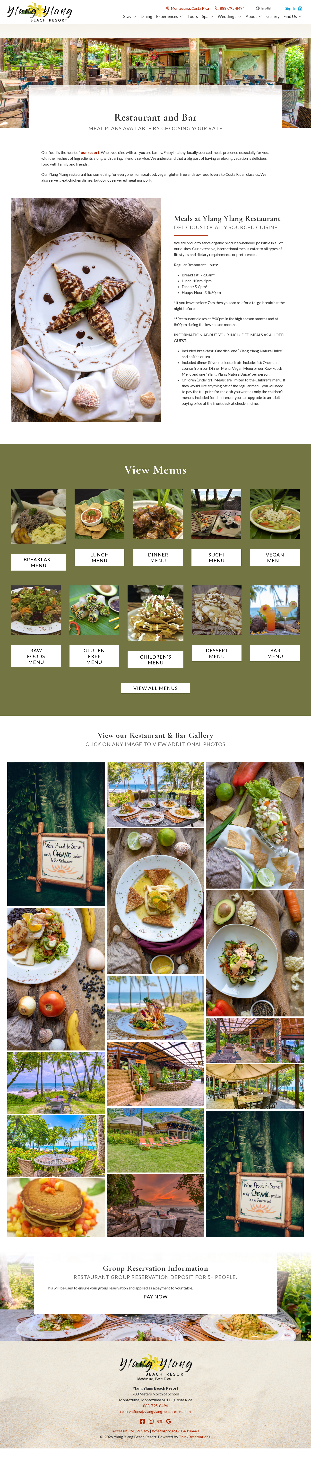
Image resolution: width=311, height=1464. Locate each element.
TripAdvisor (159, 1421)
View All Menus (155, 688)
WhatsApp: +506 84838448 (175, 1431)
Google (168, 1421)
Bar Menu (275, 653)
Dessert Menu (217, 653)
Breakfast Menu (39, 562)
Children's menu (155, 659)
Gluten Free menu (94, 656)
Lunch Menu (99, 557)
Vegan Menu (275, 557)
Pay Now (156, 1296)
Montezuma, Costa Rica (190, 8)
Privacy (143, 1431)
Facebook (142, 1421)
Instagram (151, 1421)
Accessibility (123, 1431)
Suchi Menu (216, 557)
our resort (90, 152)
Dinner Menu (158, 557)
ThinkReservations (194, 1436)
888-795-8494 (232, 8)
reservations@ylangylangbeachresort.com (155, 1411)
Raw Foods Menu (36, 656)
